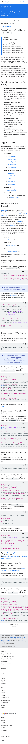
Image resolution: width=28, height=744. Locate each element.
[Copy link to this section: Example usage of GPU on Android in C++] (7, 335)
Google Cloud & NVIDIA (6, 664)
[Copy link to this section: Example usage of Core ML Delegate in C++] (14, 565)
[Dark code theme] (23, 271)
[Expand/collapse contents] (10, 37)
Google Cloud (4, 702)
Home (2, 20)
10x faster (13, 225)
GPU (20, 214)
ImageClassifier (11, 156)
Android (3, 690)
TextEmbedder (11, 184)
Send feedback (7, 26)
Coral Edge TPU (11, 245)
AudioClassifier (11, 190)
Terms (2, 736)
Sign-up (11, 13)
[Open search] (20, 2)
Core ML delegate (12, 251)
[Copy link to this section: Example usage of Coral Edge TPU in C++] (7, 455)
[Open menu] (2, 2)
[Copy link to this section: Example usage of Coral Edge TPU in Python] (9, 413)
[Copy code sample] (25, 271)
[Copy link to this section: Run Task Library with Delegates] (11, 206)
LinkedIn (3, 678)
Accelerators (4, 661)
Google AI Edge (6, 7)
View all (3, 707)
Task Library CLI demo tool (14, 553)
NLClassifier (10, 173)
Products (8, 20)
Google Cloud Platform (6, 725)
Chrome (3, 692)
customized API (14, 197)
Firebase (3, 695)
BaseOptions (13, 295)
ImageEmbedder (11, 167)
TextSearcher (11, 181)
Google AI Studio (5, 697)
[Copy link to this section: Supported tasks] (16, 143)
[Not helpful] (13, 23)
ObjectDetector (11, 159)
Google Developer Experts (7, 659)
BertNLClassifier (11, 176)
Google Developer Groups (7, 656)
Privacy (7, 736)
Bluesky (3, 673)
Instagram (3, 675)
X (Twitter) (4, 680)
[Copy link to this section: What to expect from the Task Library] (8, 85)
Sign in (24, 2)
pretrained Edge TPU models (11, 556)
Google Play (4, 705)
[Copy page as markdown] (8, 32)
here (2, 406)
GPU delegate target (16, 357)
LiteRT (22, 20)
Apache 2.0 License (5, 640)
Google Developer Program (7, 654)
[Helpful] (11, 23)
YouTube (3, 683)
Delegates (4, 210)
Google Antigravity (5, 700)
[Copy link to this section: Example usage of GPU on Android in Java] (7, 263)
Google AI (3, 727)
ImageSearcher (11, 164)
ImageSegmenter (12, 162)
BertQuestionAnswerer (13, 179)
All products (4, 730)
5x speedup (18, 221)
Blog (2, 670)
